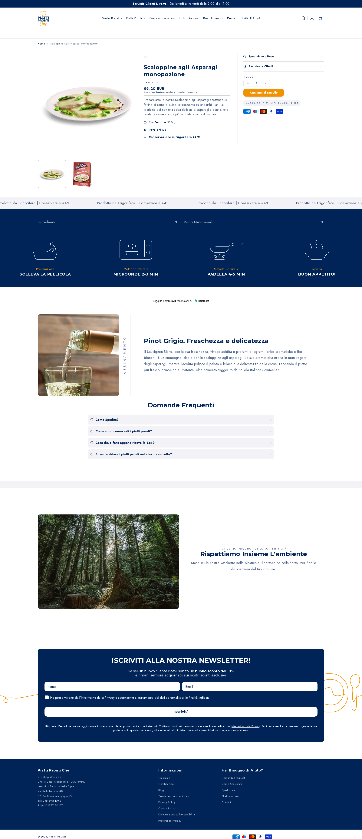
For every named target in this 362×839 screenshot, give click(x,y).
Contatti (226, 802)
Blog (161, 790)
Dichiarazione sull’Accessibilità (176, 814)
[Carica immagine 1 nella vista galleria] (52, 174)
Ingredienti (46, 222)
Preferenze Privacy (169, 821)
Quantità (248, 77)
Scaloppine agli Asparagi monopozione (74, 43)
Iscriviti (181, 712)
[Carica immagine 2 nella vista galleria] (82, 174)
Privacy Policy (166, 802)
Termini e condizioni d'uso (174, 796)
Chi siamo (164, 778)
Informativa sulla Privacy (246, 726)
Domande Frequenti (233, 778)
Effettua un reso (231, 796)
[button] (303, 18)
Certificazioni (166, 784)
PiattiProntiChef (57, 836)
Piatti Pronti (134, 18)
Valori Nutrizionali (198, 222)
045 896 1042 (52, 801)
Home (41, 43)
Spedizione (160, 92)
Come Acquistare (232, 784)
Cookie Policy (166, 808)
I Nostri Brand (109, 18)
